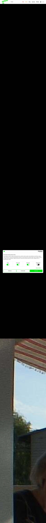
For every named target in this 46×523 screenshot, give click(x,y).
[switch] (18, 264)
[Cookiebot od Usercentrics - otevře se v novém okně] (39, 251)
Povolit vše (36, 270)
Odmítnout (10, 270)
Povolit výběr (23, 270)
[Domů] (5, 2)
